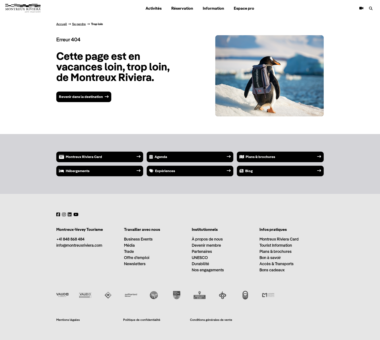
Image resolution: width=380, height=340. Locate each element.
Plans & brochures (275, 251)
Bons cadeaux (272, 269)
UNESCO (200, 257)
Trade (129, 251)
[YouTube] (76, 214)
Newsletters (135, 263)
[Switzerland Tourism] (131, 295)
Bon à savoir (270, 257)
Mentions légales (68, 320)
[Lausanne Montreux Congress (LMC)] (268, 295)
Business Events (138, 239)
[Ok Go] (222, 295)
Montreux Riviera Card (279, 239)
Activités (154, 8)
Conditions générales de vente (211, 320)
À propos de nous (207, 239)
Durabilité (200, 263)
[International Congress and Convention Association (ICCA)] (245, 295)
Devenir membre (206, 245)
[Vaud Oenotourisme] (108, 295)
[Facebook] (58, 214)
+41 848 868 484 (70, 239)
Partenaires (202, 251)
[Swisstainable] (154, 295)
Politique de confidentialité (141, 320)
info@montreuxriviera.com (79, 245)
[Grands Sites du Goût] (200, 295)
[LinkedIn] (70, 214)
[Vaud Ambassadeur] (85, 295)
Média (129, 245)
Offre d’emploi (136, 257)
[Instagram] (64, 214)
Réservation (182, 8)
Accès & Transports (276, 263)
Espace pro (244, 8)
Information (213, 8)
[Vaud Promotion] (62, 295)
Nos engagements (208, 269)
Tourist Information (275, 245)
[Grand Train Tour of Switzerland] (177, 295)
